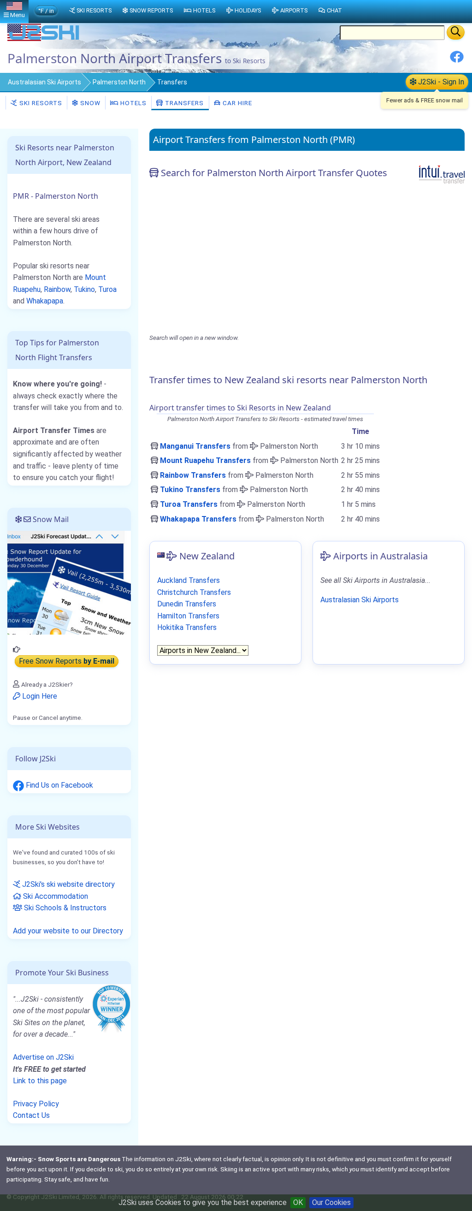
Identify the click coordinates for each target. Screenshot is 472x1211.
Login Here (38, 696)
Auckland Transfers (188, 580)
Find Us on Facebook (58, 785)
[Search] (456, 32)
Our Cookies (331, 1202)
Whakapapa (44, 301)
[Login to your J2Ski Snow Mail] (69, 581)
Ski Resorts (40, 103)
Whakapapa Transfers (198, 519)
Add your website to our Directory (68, 930)
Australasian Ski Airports (44, 82)
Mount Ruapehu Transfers (205, 460)
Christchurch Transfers (194, 592)
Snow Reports (151, 10)
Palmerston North (119, 82)
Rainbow (57, 289)
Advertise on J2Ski (43, 1057)
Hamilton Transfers (188, 615)
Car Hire (236, 103)
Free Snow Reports (66, 661)
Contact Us (31, 1115)
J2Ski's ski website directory (67, 884)
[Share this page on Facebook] (456, 60)
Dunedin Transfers (186, 604)
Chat (334, 10)
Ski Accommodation (54, 896)
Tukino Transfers (190, 489)
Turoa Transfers (189, 504)
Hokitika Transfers (187, 627)
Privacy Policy (36, 1103)
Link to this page (40, 1080)
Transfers (183, 103)
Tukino (84, 289)
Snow (89, 103)
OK (298, 1202)
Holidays (248, 10)
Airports (293, 10)
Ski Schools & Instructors (64, 907)
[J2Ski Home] (44, 39)
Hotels (132, 103)
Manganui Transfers (195, 446)
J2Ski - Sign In (440, 81)
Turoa (107, 289)
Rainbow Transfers (193, 475)
